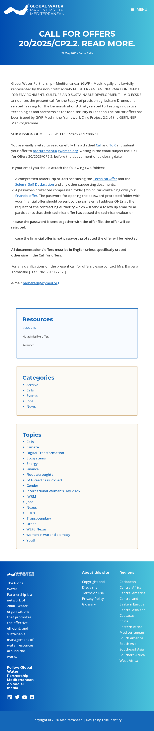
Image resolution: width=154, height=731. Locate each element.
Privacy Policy (93, 598)
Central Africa (131, 587)
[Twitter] (17, 697)
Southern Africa (132, 655)
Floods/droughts (39, 474)
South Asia (128, 643)
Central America (132, 593)
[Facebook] (31, 697)
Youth (31, 540)
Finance (32, 469)
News (31, 406)
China (124, 621)
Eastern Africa (131, 626)
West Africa (129, 660)
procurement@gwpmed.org (55, 150)
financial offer (26, 195)
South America (131, 638)
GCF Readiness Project (44, 480)
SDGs (30, 513)
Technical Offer (105, 178)
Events (31, 395)
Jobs (29, 401)
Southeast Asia (132, 649)
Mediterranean (132, 632)
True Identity (111, 720)
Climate (32, 447)
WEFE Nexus (36, 529)
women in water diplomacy (48, 534)
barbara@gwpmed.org (41, 283)
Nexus (31, 507)
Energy (32, 463)
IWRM (31, 496)
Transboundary (38, 518)
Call (99, 145)
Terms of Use (93, 593)
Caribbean (128, 581)
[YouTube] (24, 697)
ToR (113, 145)
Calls (82, 53)
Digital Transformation (45, 452)
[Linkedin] (9, 697)
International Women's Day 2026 (53, 491)
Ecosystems (36, 458)
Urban (31, 523)
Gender (32, 485)
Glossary (89, 604)
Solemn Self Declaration (34, 184)
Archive (32, 384)
